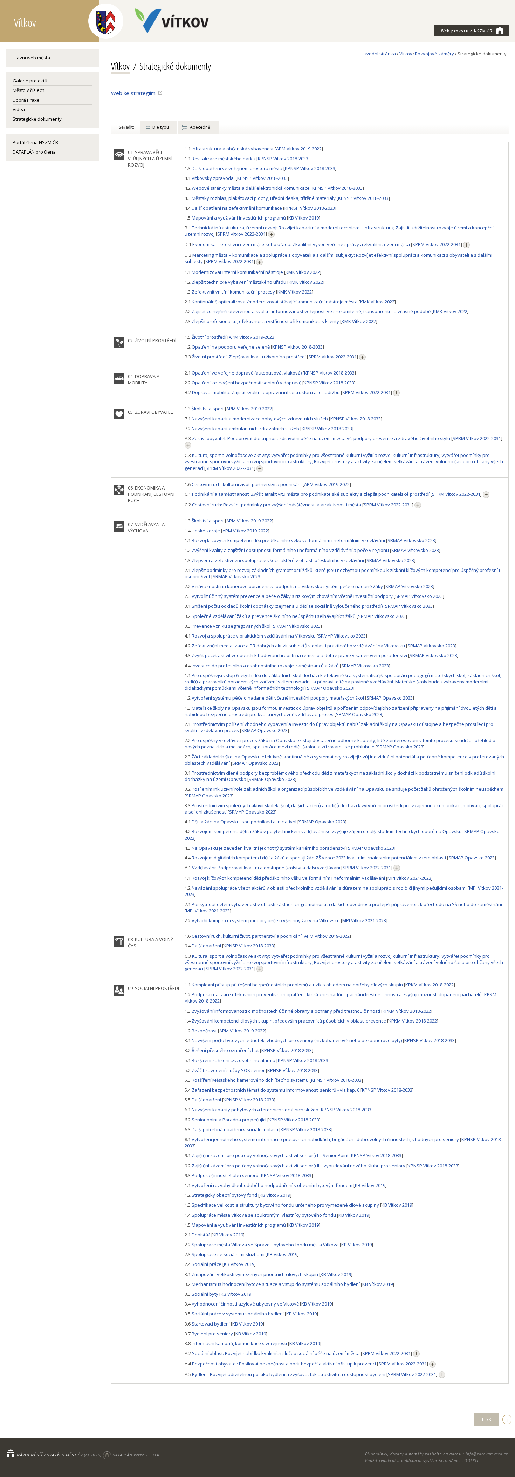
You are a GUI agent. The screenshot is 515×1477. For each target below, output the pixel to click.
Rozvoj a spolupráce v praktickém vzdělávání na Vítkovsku (254, 636)
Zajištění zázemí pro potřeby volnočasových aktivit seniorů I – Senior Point (270, 1155)
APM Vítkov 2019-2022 (299, 149)
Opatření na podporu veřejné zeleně (231, 347)
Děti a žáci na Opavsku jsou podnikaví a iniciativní (244, 821)
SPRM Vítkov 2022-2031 (241, 234)
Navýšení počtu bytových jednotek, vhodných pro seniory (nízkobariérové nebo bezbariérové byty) (297, 1040)
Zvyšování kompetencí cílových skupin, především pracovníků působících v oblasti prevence (289, 1021)
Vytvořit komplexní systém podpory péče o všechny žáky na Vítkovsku (266, 920)
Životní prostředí (209, 337)
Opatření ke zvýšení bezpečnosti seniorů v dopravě (246, 382)
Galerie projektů (30, 80)
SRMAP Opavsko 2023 (330, 688)
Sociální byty (205, 1294)
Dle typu (160, 127)
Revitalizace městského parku (223, 158)
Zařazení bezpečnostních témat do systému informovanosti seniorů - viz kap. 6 (275, 1090)
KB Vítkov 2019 (303, 218)
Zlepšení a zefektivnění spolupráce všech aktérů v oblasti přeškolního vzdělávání (278, 560)
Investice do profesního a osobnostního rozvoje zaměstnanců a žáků (265, 665)
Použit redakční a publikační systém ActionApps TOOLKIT (422, 1460)
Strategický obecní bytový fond (224, 1195)
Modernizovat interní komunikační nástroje (237, 272)
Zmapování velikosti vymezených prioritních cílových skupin (255, 1274)
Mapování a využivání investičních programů (239, 218)
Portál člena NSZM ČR (35, 142)
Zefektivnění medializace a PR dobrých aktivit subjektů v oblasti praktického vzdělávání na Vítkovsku (298, 645)
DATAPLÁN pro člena (34, 152)
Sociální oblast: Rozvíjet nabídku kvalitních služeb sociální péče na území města (276, 1353)
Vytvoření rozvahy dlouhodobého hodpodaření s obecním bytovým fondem (272, 1185)
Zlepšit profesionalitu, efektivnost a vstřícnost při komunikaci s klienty (265, 321)
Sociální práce (206, 1264)
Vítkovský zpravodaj (213, 178)
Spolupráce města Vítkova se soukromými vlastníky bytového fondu (264, 1215)
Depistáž (201, 1235)
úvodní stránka (380, 53)
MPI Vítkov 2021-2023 (409, 878)
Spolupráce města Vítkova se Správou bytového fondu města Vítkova (265, 1244)
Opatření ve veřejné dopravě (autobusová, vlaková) (247, 373)
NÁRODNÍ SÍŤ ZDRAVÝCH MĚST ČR (50, 1454)
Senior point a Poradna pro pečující (229, 1120)
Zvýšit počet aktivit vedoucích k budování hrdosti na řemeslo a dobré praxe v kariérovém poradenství (299, 655)
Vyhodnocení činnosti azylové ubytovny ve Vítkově (245, 1304)
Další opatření (206, 946)
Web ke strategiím (133, 92)
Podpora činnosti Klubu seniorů (225, 1175)
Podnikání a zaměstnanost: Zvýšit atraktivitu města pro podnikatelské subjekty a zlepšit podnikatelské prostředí (311, 494)
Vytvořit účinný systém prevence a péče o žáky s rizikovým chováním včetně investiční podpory (292, 596)
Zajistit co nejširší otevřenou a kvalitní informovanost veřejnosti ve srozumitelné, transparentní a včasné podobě (311, 311)
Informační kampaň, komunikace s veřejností (239, 1343)
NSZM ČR (467, 30)
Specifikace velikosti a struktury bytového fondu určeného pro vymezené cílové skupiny (285, 1205)
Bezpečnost (204, 1030)
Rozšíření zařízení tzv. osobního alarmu (233, 1060)
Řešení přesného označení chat (225, 1050)
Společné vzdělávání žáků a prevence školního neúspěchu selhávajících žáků (274, 616)
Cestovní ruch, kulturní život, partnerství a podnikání (247, 484)
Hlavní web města (31, 57)
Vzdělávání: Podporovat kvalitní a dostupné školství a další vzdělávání (266, 867)
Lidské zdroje (206, 530)
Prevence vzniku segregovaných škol (231, 626)
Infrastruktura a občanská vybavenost (233, 149)
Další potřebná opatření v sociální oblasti (235, 1129)
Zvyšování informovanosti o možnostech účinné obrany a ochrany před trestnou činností (286, 1011)
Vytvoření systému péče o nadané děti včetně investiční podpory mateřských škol (278, 698)
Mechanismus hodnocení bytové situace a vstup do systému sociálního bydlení (276, 1284)
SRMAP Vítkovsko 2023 (411, 540)
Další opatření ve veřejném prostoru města (237, 168)
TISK (486, 1419)
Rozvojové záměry (434, 53)
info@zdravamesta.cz (487, 1453)
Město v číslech (28, 90)
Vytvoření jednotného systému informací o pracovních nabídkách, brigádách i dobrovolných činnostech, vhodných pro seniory (325, 1139)
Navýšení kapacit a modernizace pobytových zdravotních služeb (260, 419)
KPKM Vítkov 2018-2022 (429, 985)
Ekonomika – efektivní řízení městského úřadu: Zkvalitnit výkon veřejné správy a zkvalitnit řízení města (301, 244)
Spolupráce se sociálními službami (228, 1254)
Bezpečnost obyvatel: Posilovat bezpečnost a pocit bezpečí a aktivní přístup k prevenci (284, 1364)
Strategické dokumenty (37, 119)
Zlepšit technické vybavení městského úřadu (239, 282)
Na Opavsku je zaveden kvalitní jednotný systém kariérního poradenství (268, 848)
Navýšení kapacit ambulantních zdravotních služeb (245, 428)
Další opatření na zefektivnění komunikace (237, 208)
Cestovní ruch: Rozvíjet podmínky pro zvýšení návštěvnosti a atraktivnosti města (276, 504)
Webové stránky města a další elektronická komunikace (251, 188)
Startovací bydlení (211, 1324)
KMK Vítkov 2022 (303, 272)
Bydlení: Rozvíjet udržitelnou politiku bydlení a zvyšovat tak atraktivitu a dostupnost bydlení (288, 1374)
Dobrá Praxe (26, 100)
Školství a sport (208, 408)
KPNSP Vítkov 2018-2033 (283, 158)
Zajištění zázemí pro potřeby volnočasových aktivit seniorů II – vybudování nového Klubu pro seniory (298, 1165)
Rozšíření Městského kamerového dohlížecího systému (250, 1080)
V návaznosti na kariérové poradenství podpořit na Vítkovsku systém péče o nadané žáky (287, 586)
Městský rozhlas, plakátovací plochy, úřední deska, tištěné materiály (264, 198)
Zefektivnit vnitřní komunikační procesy (233, 292)
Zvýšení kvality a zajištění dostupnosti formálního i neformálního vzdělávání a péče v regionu (290, 550)
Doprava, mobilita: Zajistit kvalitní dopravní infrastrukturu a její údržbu (266, 392)
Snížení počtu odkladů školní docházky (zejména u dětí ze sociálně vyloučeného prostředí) (287, 606)
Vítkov (405, 53)
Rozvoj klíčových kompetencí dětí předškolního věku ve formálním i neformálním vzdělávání (288, 540)
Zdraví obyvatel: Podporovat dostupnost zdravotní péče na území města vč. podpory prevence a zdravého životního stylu (321, 438)
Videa (19, 109)
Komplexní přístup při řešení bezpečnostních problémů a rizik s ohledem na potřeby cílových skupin (297, 985)
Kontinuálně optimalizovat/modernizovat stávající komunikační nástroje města (275, 301)
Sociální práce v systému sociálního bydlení (238, 1313)
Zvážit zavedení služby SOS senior (228, 1070)
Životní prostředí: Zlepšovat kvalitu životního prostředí (249, 356)
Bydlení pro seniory (212, 1333)
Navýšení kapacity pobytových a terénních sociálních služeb (255, 1109)
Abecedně (200, 127)
